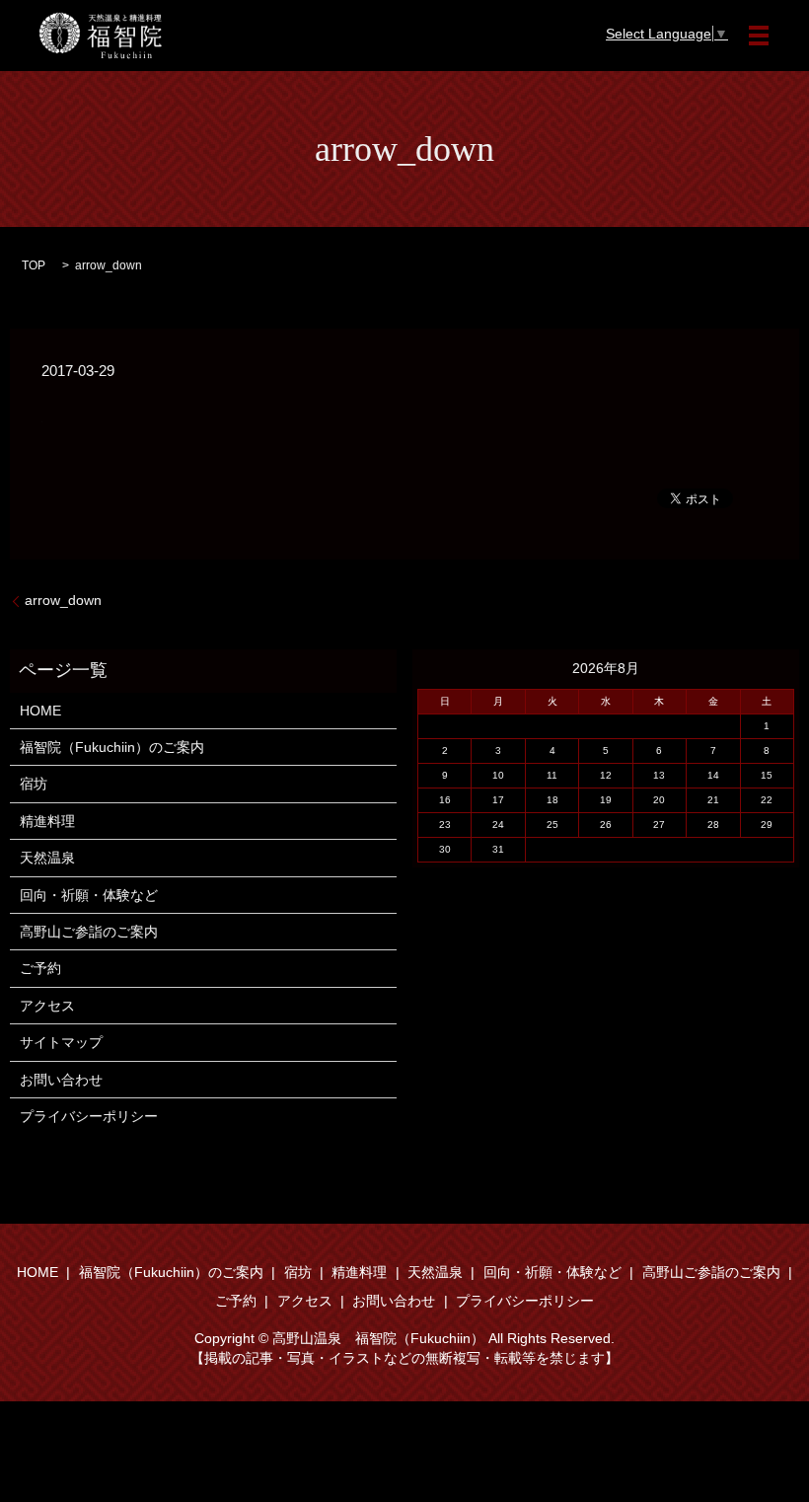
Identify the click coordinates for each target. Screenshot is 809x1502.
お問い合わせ (61, 1080)
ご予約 (40, 968)
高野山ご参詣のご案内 (89, 931)
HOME (40, 710)
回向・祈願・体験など (89, 895)
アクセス (47, 1006)
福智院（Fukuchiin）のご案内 (112, 747)
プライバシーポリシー (89, 1116)
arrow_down (63, 600)
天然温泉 (47, 857)
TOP (33, 265)
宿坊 (33, 783)
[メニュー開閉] (759, 35)
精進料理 (47, 821)
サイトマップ (61, 1042)
